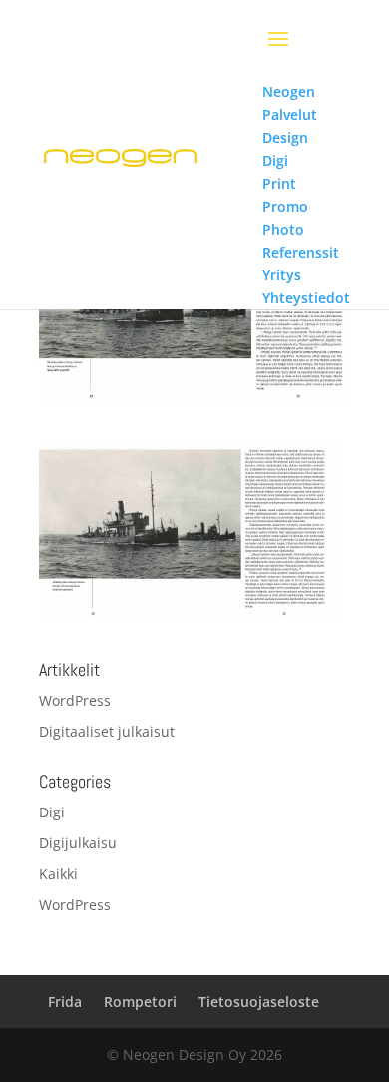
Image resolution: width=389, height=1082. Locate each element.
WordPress (75, 700)
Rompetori (140, 1001)
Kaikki (58, 873)
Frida (65, 1001)
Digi (52, 812)
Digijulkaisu (78, 842)
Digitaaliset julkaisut (107, 731)
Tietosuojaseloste (258, 1001)
